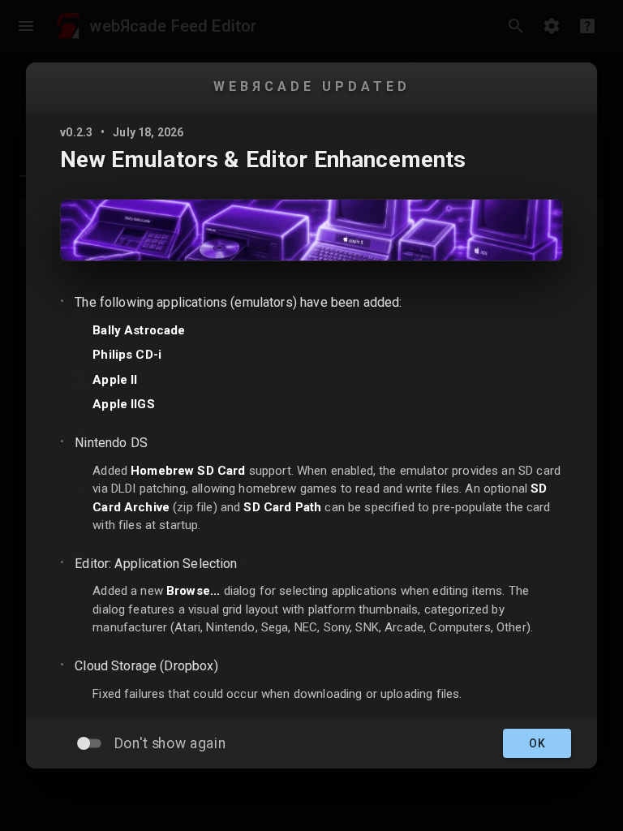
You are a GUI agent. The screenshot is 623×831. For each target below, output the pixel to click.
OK (537, 743)
